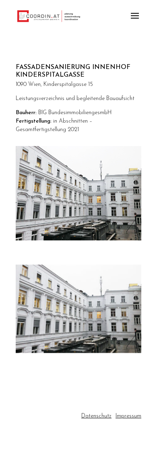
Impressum (128, 416)
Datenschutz (96, 416)
